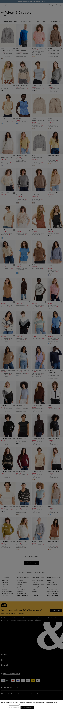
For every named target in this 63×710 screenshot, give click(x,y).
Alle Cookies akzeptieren (27, 707)
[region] (31, 705)
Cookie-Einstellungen (14, 707)
